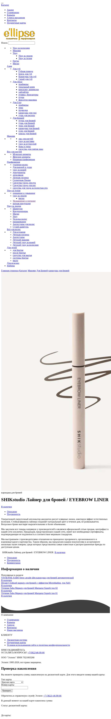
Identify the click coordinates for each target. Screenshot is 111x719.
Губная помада (25, 71)
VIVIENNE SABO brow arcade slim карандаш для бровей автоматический (37, 577)
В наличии (6, 506)
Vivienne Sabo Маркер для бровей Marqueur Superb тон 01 (29, 593)
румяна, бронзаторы (28, 94)
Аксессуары (19, 237)
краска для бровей (27, 133)
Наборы (11, 265)
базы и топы (24, 146)
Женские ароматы (21, 157)
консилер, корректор (28, 89)
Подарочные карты (16, 23)
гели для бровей (26, 131)
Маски (16, 63)
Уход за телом (25, 58)
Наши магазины (15, 630)
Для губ (16, 69)
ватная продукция (21, 203)
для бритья (18, 250)
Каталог (5, 5)
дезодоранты (19, 172)
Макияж (17, 50)
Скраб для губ (25, 79)
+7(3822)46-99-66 (36, 652)
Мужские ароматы (22, 154)
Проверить (7, 691)
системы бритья (20, 258)
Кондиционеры (20, 211)
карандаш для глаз (27, 113)
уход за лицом (20, 196)
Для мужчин (13, 263)
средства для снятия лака (30, 149)
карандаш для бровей (28, 128)
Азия (9, 66)
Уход (15, 53)
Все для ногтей (14, 151)
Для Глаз (17, 102)
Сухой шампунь (20, 227)
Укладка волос (20, 219)
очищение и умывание (24, 193)
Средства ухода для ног (24, 185)
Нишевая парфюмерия (24, 159)
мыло (15, 260)
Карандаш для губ (27, 76)
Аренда (10, 625)
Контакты (12, 20)
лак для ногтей (25, 138)
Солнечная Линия (21, 180)
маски (21, 198)
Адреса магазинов (16, 17)
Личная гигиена (21, 177)
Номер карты (7, 685)
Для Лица (17, 81)
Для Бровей (18, 118)
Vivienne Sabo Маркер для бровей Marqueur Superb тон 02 (29, 588)
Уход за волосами (21, 48)
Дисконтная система (17, 640)
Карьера (11, 15)
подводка (23, 110)
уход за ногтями (26, 141)
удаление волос (20, 164)
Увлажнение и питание (24, 201)
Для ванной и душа (22, 167)
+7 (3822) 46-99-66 (52, 696)
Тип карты (6, 679)
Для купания (19, 232)
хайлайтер (23, 92)
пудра (21, 97)
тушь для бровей (26, 123)
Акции (10, 10)
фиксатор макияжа (27, 100)
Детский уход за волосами (26, 245)
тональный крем (26, 87)
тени (20, 107)
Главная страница (10, 270)
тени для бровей (26, 126)
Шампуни (18, 208)
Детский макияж (21, 240)
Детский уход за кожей (24, 242)
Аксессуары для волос (24, 224)
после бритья (19, 253)
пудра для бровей (27, 120)
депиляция (18, 175)
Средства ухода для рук (24, 183)
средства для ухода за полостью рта (30, 188)
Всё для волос (14, 229)
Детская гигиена (21, 234)
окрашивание (19, 221)
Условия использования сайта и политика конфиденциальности (38, 645)
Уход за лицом (25, 56)
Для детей (12, 247)
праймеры (23, 84)
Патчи (16, 61)
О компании (13, 12)
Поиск (4, 43)
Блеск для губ (25, 74)
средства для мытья (22, 255)
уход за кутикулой (27, 144)
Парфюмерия (13, 162)
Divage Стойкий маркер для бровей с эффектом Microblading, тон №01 (36, 583)
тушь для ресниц (26, 115)
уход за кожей (19, 170)
